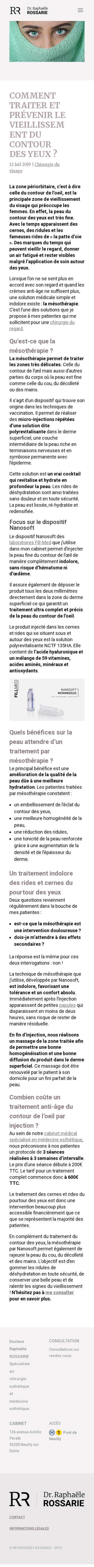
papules (67, 1005)
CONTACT (17, 1517)
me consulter (59, 1292)
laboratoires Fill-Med (30, 542)
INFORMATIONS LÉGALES (29, 1528)
